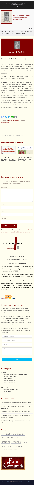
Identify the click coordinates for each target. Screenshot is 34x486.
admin (22, 59)
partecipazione (5, 122)
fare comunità (25, 442)
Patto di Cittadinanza (9, 382)
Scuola (6, 384)
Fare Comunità (8, 378)
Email (3, 211)
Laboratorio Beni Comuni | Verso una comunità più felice (16, 411)
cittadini (6, 441)
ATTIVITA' (3, 372)
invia (17, 359)
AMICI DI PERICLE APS (21, 15)
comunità (16, 441)
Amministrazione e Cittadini (11, 389)
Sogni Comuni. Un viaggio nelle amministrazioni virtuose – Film (7, 160)
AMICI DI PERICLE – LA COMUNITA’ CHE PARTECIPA (25, 158)
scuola (20, 450)
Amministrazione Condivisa (13, 434)
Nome (3, 204)
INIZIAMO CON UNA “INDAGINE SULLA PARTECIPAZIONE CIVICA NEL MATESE (12, 134)
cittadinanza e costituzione (21, 438)
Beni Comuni (7, 391)
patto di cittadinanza (9, 450)
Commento (4, 187)
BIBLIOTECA (4, 387)
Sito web (3, 218)
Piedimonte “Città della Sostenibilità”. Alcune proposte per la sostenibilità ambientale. (16, 416)
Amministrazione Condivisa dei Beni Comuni (15, 374)
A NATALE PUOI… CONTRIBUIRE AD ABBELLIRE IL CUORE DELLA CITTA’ (16, 407)
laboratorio (4, 446)
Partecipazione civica (13, 120)
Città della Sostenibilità (10, 376)
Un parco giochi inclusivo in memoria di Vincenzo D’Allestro (16, 402)
